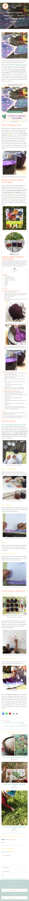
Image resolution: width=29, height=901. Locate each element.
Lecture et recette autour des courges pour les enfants (14, 757)
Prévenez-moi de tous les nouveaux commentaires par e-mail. (15, 878)
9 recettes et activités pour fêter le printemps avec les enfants (14, 827)
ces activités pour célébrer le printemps (12, 65)
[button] (27, 882)
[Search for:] (27, 5)
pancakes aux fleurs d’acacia (21, 64)
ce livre (13, 704)
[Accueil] (1, 25)
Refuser (14, 894)
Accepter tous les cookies (14, 890)
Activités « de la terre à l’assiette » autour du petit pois (14, 785)
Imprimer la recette (15, 254)
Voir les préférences (14, 897)
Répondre (13, 839)
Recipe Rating (4, 851)
